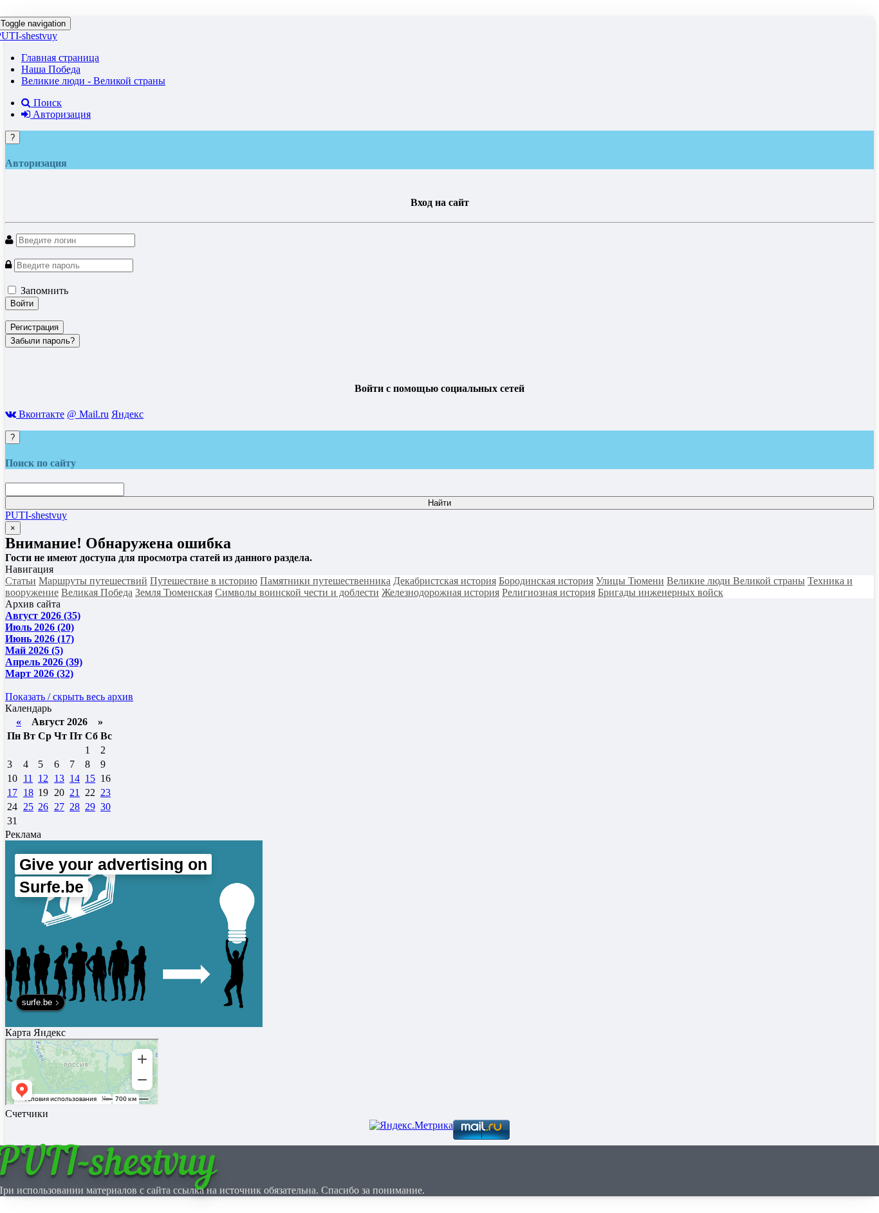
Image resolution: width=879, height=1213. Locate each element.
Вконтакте (40, 414)
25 (28, 806)
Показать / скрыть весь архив (69, 696)
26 (43, 806)
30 (105, 806)
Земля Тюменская (173, 592)
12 (43, 778)
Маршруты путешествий (93, 580)
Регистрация (34, 327)
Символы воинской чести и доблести (297, 592)
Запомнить (43, 290)
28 (74, 806)
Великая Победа (97, 592)
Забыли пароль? (42, 341)
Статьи (20, 580)
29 (90, 806)
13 (59, 778)
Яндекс (127, 414)
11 (28, 778)
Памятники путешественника (325, 580)
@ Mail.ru (88, 414)
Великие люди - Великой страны (93, 80)
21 (74, 792)
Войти (21, 303)
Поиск (46, 102)
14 (74, 778)
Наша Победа (50, 69)
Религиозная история (548, 592)
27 (59, 806)
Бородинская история (546, 580)
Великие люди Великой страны (736, 580)
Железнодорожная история (440, 592)
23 (105, 792)
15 (90, 778)
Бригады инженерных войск (660, 592)
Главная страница (60, 57)
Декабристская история (444, 580)
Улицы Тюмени (630, 580)
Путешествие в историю (203, 580)
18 (28, 792)
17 (12, 792)
